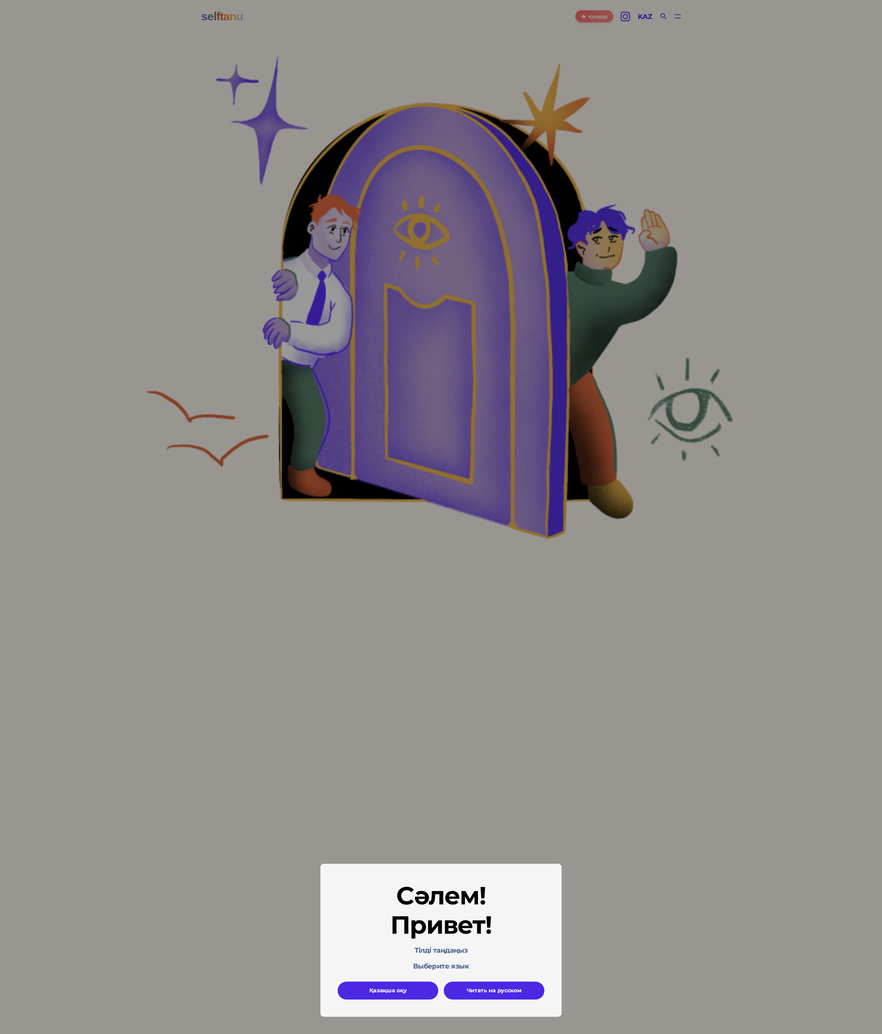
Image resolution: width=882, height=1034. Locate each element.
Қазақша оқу (388, 990)
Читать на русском (494, 990)
